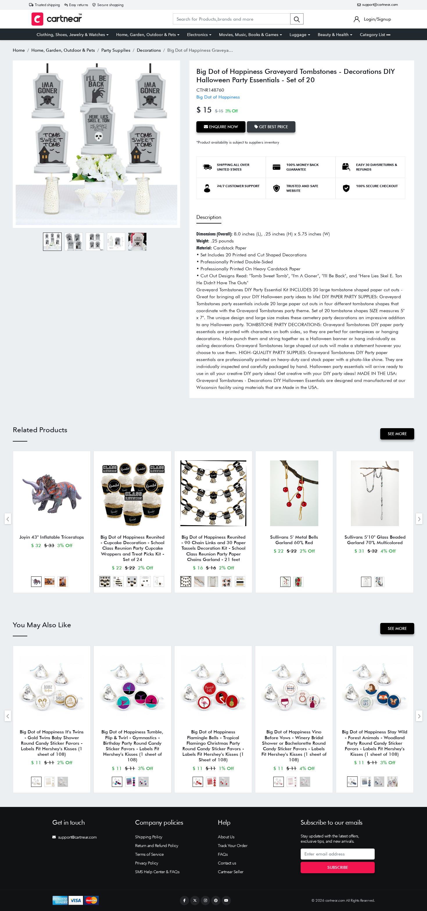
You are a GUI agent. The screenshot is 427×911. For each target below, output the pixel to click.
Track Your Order (232, 845)
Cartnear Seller (230, 871)
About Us (226, 836)
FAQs (222, 854)
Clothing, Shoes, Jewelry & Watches (71, 34)
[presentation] (8, 518)
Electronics (197, 34)
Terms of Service (149, 854)
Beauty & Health (333, 34)
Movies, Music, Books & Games (248, 34)
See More (397, 433)
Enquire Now (223, 126)
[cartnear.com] (56, 19)
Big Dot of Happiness (218, 97)
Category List (373, 34)
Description (208, 217)
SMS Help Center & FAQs (157, 871)
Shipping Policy (148, 836)
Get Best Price (273, 126)
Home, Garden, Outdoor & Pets (146, 34)
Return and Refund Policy (156, 845)
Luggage (298, 34)
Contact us (227, 863)
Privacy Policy (146, 863)
